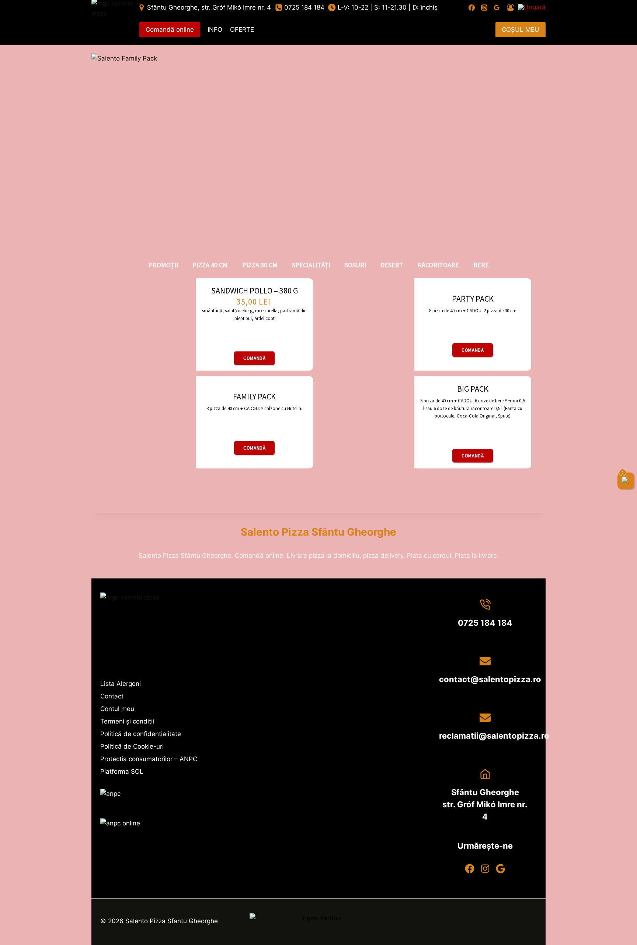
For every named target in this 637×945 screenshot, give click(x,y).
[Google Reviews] (497, 7)
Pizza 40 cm (210, 265)
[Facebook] (472, 7)
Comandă (254, 358)
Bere (481, 265)
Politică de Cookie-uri (132, 746)
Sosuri (355, 265)
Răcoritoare (438, 265)
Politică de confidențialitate (140, 734)
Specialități (311, 265)
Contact (111, 696)
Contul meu (117, 708)
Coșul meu (520, 29)
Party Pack (473, 298)
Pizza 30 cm (260, 265)
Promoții (163, 265)
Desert (391, 265)
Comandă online (170, 29)
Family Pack (254, 396)
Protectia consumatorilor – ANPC (148, 759)
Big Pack (472, 389)
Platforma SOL (121, 771)
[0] (626, 481)
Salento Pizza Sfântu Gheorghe (318, 532)
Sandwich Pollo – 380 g (254, 290)
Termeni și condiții (127, 721)
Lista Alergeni (120, 683)
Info (215, 29)
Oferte (242, 29)
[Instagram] (484, 7)
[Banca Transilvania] (319, 922)
